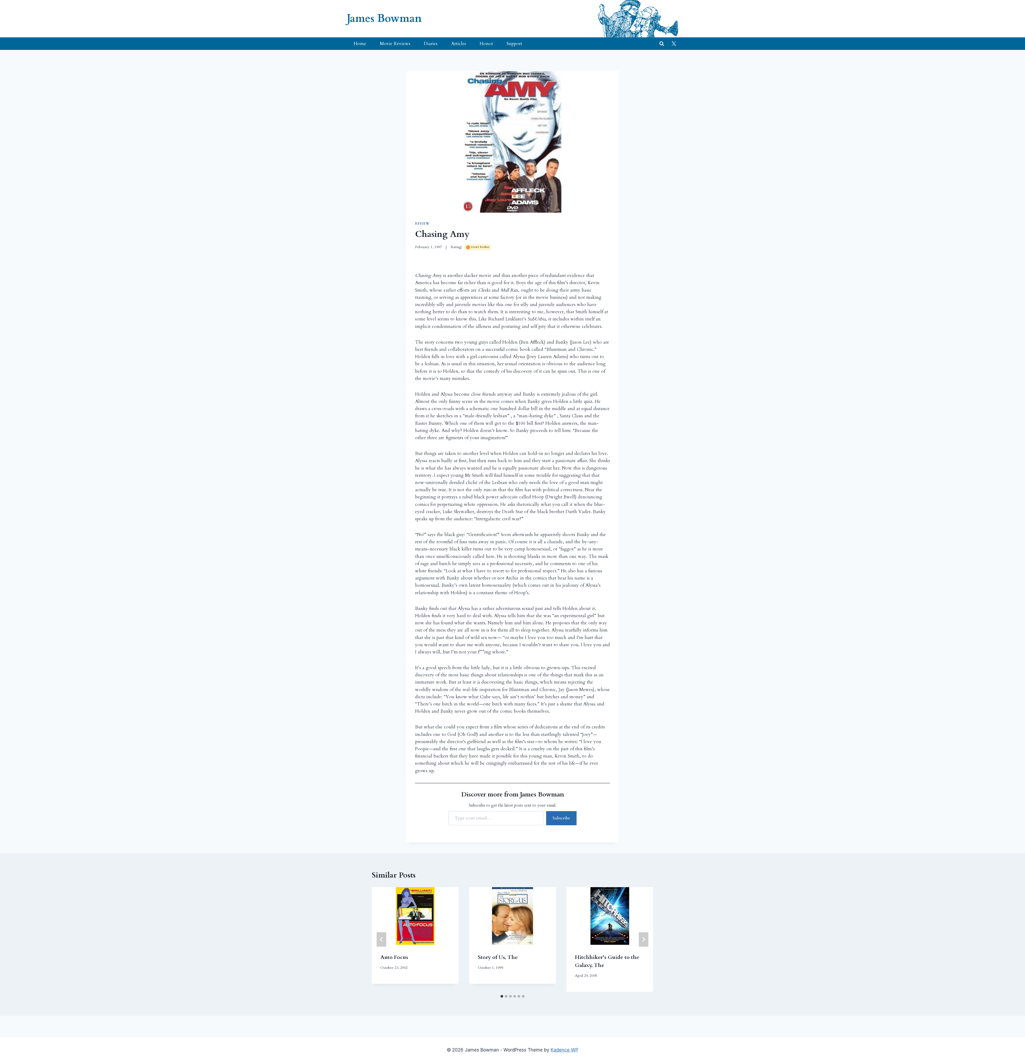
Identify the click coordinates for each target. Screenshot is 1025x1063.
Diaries (430, 44)
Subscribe (561, 818)
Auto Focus (394, 957)
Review (422, 223)
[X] (673, 43)
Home (360, 44)
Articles (458, 44)
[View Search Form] (662, 43)
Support (514, 44)
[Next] (643, 939)
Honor (486, 44)
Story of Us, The (498, 957)
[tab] (501, 996)
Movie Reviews (395, 44)
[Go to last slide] (381, 939)
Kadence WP (564, 1050)
